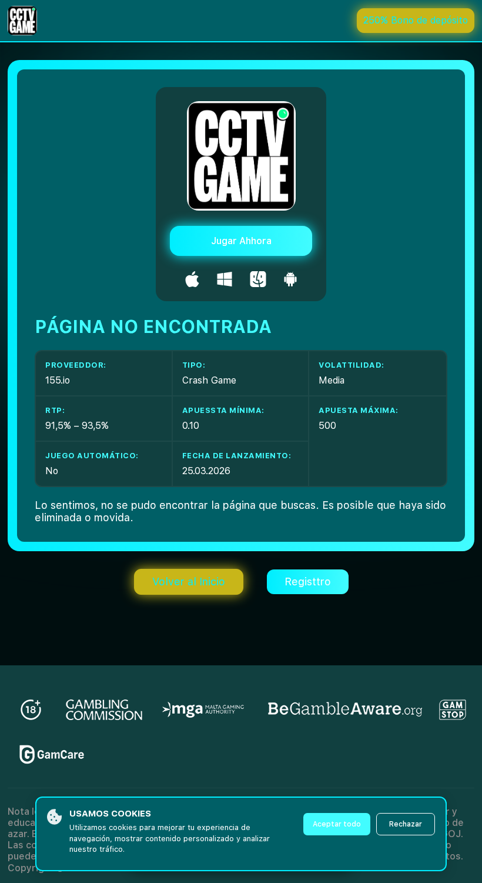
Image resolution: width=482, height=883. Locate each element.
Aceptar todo (337, 824)
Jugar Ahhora (241, 240)
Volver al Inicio (188, 581)
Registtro (307, 581)
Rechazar (405, 824)
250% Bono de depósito (415, 20)
